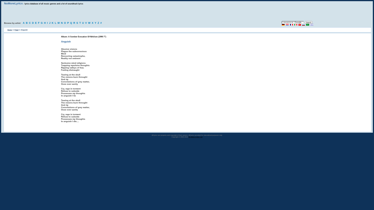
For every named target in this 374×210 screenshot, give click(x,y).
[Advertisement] (187, 13)
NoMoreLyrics (13, 3)
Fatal (16, 30)
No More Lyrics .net (195, 137)
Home (9, 30)
